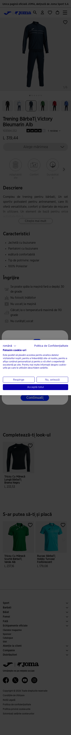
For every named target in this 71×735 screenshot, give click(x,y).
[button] (9, 345)
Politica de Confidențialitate (51, 345)
